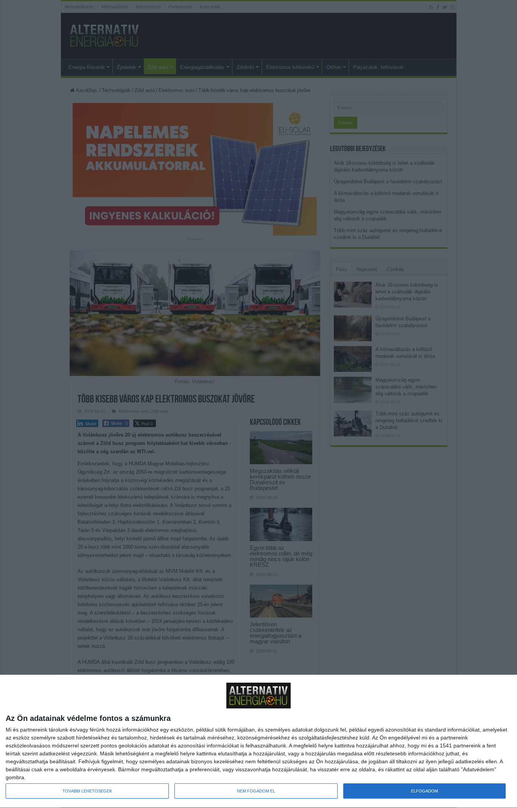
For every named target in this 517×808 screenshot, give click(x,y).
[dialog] (258, 741)
